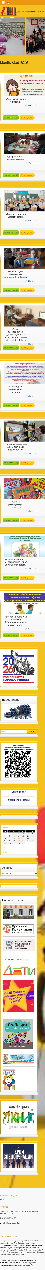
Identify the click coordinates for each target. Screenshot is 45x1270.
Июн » (5, 852)
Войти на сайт (19, 792)
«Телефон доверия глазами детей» (16, 215)
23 (19, 841)
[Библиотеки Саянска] (18, 912)
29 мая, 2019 (33, 106)
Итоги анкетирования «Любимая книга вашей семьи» (16, 447)
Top (43, 1268)
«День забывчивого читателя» (16, 100)
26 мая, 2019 (33, 221)
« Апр (5, 848)
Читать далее (26, 118)
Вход (2, 1200)
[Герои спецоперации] (18, 1156)
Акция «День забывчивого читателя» (15, 389)
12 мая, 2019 (33, 569)
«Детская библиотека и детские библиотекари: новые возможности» (15, 620)
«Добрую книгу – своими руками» (15, 158)
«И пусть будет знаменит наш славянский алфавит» (15, 274)
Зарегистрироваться (19, 800)
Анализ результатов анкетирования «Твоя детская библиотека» (15, 562)
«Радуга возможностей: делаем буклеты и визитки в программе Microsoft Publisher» (16, 334)
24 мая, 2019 (33, 281)
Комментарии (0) (11, 118)
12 (33, 836)
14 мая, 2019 (33, 453)
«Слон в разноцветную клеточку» (15, 504)
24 (23, 841)
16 (19, 838)
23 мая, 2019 (33, 344)
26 (33, 841)
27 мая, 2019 (33, 163)
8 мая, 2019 (33, 629)
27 (5, 843)
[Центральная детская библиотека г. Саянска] (22, 11)
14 (10, 838)
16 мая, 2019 (33, 396)
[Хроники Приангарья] (18, 929)
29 (14, 843)
